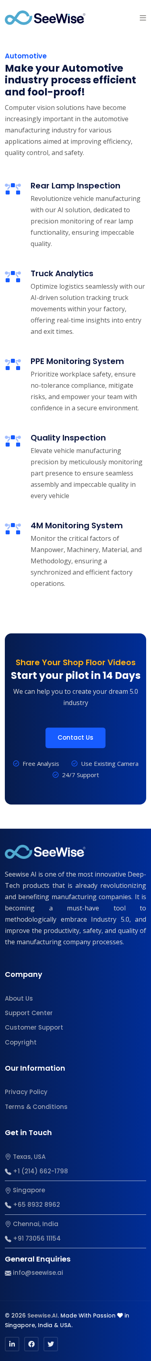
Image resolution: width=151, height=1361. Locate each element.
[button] (143, 17)
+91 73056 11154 (36, 1238)
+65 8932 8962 (35, 1204)
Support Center (29, 1013)
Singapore (28, 1190)
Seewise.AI (42, 1315)
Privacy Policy (26, 1092)
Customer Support (34, 1027)
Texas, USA (28, 1156)
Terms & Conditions (36, 1106)
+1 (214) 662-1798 (39, 1171)
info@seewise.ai (37, 1272)
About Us (19, 998)
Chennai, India (34, 1224)
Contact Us (75, 737)
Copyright (21, 1042)
